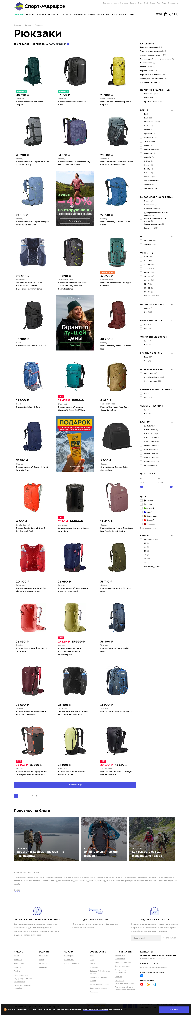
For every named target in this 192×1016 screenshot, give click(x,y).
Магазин (45, 952)
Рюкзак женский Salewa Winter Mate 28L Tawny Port (31, 713)
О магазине (173, 3)
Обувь (51, 14)
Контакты (124, 3)
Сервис (133, 3)
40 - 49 (149, 272)
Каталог (30, 14)
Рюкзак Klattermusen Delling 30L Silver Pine (116, 284)
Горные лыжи (96, 14)
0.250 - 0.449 (151, 434)
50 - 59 (149, 276)
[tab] (156, 90)
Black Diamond (107, 99)
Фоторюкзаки (147, 67)
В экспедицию (152, 209)
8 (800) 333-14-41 (149, 964)
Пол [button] (142, 236)
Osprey (19, 159)
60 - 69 (149, 280)
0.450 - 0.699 (151, 438)
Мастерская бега (71, 963)
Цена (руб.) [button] (147, 474)
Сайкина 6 (150, 98)
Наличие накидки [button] (152, 304)
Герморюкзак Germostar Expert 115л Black (73, 529)
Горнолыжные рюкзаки (152, 75)
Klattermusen (106, 280)
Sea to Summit (23, 525)
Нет (148, 312)
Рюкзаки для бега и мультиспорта (157, 59)
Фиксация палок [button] (151, 321)
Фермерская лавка (98, 988)
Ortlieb (148, 161)
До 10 (148, 257)
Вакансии (43, 967)
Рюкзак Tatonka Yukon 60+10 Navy (114, 649)
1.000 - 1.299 (151, 446)
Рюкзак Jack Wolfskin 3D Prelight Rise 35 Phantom (116, 773)
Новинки (19, 14)
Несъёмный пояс (154, 377)
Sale (132, 14)
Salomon (20, 280)
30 (147, 559)
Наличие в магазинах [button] (155, 90)
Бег (59, 14)
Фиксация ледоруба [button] (153, 337)
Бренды (123, 14)
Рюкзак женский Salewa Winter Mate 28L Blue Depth (73, 589)
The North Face (65, 280)
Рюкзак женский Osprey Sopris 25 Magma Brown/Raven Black (31, 773)
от (141, 478)
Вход (159, 14)
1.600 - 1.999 (151, 453)
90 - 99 (148, 292)
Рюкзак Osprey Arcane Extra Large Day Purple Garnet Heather (117, 529)
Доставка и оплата (110, 3)
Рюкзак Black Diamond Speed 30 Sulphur (116, 103)
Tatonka (20, 99)
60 (146, 547)
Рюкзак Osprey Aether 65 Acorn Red (115, 347)
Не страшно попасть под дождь (155, 220)
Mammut (104, 159)
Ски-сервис (69, 956)
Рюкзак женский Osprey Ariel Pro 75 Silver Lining (32, 163)
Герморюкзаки (148, 71)
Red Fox (148, 169)
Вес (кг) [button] (145, 422)
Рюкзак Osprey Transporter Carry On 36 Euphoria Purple (74, 163)
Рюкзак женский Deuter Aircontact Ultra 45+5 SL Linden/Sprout (70, 651)
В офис (148, 201)
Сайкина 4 (151, 94)
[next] (37, 796)
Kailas (148, 145)
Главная (17, 25)
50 (146, 551)
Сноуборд (111, 14)
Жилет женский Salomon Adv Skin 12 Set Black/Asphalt (73, 713)
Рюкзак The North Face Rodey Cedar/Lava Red (115, 408)
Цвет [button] (143, 497)
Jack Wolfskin (106, 769)
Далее (17, 890)
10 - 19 (148, 260)
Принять (174, 1009)
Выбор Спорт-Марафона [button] (156, 197)
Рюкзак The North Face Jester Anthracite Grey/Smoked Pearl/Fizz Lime (72, 286)
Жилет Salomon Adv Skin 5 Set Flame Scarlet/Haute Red (31, 589)
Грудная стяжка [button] (151, 353)
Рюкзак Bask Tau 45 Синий (29, 407)
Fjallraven (149, 134)
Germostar (63, 525)
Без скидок (151, 539)
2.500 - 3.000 (151, 461)
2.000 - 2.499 (151, 457)
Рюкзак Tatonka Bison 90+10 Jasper (30, 103)
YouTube (93, 963)
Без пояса (150, 373)
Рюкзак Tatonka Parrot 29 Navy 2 (116, 711)
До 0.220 (149, 426)
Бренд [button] (144, 110)
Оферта (118, 976)
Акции (16, 956)
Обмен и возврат (122, 966)
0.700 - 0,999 (151, 442)
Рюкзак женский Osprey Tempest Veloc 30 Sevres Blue (32, 223)
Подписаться (169, 938)
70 (146, 543)
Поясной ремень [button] (151, 369)
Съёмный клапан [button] (151, 406)
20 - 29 (149, 264)
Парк (164, 3)
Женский (150, 240)
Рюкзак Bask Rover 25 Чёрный (31, 346)
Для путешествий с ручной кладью (156, 214)
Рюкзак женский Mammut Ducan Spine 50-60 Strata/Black (116, 163)
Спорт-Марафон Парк (99, 984)
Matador (149, 157)
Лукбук (17, 971)
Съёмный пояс (152, 381)
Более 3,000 (150, 465)
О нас (41, 959)
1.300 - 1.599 (151, 449)
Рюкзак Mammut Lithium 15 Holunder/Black (71, 773)
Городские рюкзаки (151, 47)
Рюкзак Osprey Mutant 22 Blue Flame (115, 223)
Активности (19, 963)
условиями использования (95, 1009)
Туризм (67, 14)
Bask (18, 343)
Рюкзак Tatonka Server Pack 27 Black (73, 103)
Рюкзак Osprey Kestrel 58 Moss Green (115, 589)
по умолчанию (57, 44)
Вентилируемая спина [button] (155, 389)
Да (147, 324)
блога (44, 811)
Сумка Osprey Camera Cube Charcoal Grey (114, 468)
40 (146, 555)
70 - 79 (148, 284)
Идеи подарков (21, 975)
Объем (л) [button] (146, 253)
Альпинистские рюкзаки (153, 55)
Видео (152, 3)
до (159, 478)
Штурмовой (151, 228)
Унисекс (149, 244)
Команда (43, 963)
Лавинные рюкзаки (150, 82)
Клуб (146, 3)
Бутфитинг (69, 959)
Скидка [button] (145, 535)
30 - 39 (149, 268)
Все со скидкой (152, 567)
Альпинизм (80, 14)
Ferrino (148, 130)
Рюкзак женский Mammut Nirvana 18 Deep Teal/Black (71, 408)
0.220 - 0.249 (151, 430)
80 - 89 (148, 288)
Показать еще (75, 785)
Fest (158, 3)
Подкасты (94, 967)
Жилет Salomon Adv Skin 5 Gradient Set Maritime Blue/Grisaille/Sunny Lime (29, 286)
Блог (140, 3)
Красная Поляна (153, 102)
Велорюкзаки (147, 63)
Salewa (61, 585)
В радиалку (150, 205)
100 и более (151, 296)
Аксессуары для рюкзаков (153, 78)
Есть (148, 308)
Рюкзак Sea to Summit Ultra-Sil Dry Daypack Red (31, 529)
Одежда (41, 14)
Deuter (19, 645)
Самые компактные (154, 224)
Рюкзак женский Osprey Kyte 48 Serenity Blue (32, 468)
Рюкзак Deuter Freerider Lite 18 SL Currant (31, 649)
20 (146, 563)
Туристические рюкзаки (153, 51)
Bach (147, 114)
